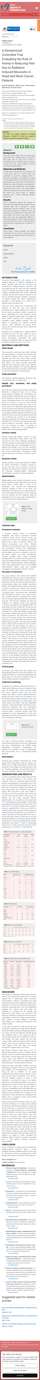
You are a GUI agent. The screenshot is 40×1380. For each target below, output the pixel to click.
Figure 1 (26, 499)
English (6, 36)
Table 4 (12, 814)
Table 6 (29, 827)
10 (26, 1001)
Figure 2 (19, 703)
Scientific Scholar (12, 1344)
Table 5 (17, 816)
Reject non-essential (20, 1370)
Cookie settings (20, 1365)
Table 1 (32, 791)
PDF (33, 29)
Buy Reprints (14, 29)
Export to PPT (11, 518)
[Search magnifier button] (37, 14)
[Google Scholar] (13, 1178)
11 (31, 1013)
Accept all (20, 1375)
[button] (36, 8)
